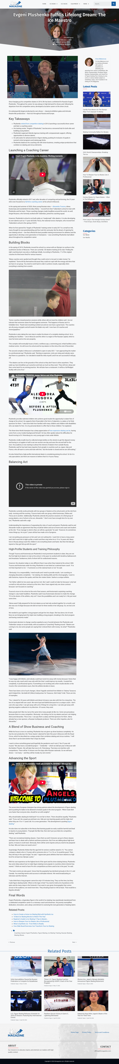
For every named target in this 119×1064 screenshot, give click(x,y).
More (85, 4)
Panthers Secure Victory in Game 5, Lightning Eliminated (56, 1015)
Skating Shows (19, 935)
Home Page (75, 1032)
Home (44, 4)
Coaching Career (19, 933)
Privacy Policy (86, 1032)
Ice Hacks (64, 4)
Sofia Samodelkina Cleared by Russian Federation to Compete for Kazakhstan (24, 980)
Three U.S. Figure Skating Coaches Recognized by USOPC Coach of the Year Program (58, 981)
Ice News (53, 4)
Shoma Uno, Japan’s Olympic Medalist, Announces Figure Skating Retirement (91, 980)
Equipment (74, 4)
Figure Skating (59, 44)
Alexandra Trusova (59, 206)
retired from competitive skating (32, 124)
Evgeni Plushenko (31, 933)
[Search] (114, 4)
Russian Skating (66, 933)
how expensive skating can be (60, 430)
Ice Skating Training (54, 933)
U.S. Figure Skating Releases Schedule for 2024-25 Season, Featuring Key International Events (26, 1015)
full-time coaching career (33, 202)
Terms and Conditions (102, 1032)
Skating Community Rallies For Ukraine (95, 132)
